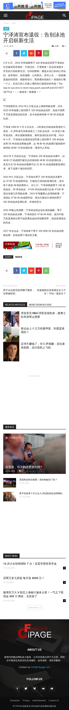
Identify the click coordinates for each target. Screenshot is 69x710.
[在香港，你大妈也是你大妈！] (34, 454)
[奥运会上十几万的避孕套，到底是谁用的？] (11, 339)
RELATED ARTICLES (15, 304)
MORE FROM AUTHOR (40, 304)
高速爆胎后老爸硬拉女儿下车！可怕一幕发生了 (51, 292)
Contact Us (54, 700)
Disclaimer (15, 700)
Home (6, 23)
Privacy (26, 700)
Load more (33, 607)
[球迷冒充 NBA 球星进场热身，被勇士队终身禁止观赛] (11, 323)
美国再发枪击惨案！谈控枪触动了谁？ (38, 479)
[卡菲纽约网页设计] (34, 245)
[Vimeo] (34, 689)
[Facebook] (17, 689)
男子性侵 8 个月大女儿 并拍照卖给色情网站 (40, 493)
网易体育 (18, 257)
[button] (64, 15)
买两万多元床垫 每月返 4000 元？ (23, 578)
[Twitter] (26, 689)
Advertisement (39, 700)
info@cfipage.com (40, 667)
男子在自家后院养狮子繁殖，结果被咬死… (18, 292)
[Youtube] (52, 689)
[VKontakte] (43, 689)
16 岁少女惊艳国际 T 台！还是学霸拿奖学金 (30, 563)
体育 (14, 23)
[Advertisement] (34, 398)
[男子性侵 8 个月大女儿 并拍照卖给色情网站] (9, 496)
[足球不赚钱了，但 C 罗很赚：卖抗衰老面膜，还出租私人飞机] (11, 354)
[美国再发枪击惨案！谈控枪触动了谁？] (9, 483)
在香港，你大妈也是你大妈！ (24, 467)
